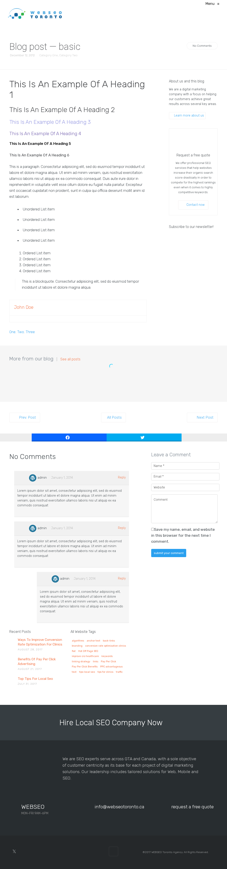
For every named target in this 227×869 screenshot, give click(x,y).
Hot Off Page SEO (88, 651)
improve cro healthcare (85, 656)
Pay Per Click (108, 661)
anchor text (93, 641)
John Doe (23, 307)
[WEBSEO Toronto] (35, 13)
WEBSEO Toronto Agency (166, 852)
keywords (107, 656)
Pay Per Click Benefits (85, 666)
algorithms (78, 641)
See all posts (70, 359)
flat (74, 651)
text (74, 672)
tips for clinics (105, 672)
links (95, 661)
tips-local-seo (87, 672)
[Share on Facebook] (69, 437)
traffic (119, 672)
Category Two (68, 55)
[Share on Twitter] (144, 437)
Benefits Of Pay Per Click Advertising (37, 661)
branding (77, 646)
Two (20, 332)
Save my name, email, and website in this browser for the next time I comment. (183, 535)
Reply (122, 477)
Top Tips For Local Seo (35, 679)
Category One (48, 55)
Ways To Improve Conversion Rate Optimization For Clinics (40, 642)
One (12, 332)
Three (30, 332)
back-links (109, 641)
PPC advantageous (111, 666)
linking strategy (81, 661)
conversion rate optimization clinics (105, 646)
